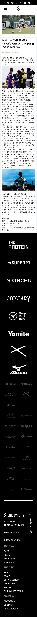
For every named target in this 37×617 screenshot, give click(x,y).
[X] (12, 3)
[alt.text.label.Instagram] (16, 3)
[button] (5, 9)
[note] (29, 3)
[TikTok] (25, 3)
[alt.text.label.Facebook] (8, 3)
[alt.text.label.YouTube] (20, 3)
